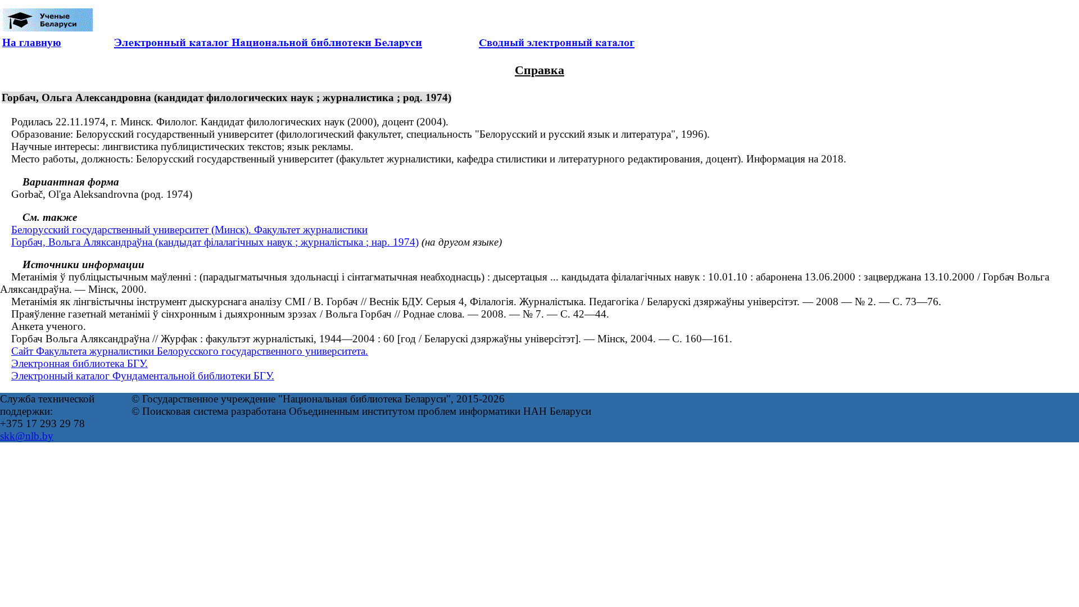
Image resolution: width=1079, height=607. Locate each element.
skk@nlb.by (26, 436)
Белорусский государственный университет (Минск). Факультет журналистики (189, 229)
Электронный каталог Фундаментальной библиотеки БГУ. (142, 376)
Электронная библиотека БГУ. (79, 363)
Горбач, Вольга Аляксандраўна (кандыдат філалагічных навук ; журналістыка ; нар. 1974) (215, 242)
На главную (31, 42)
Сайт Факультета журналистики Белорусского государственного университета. (189, 351)
